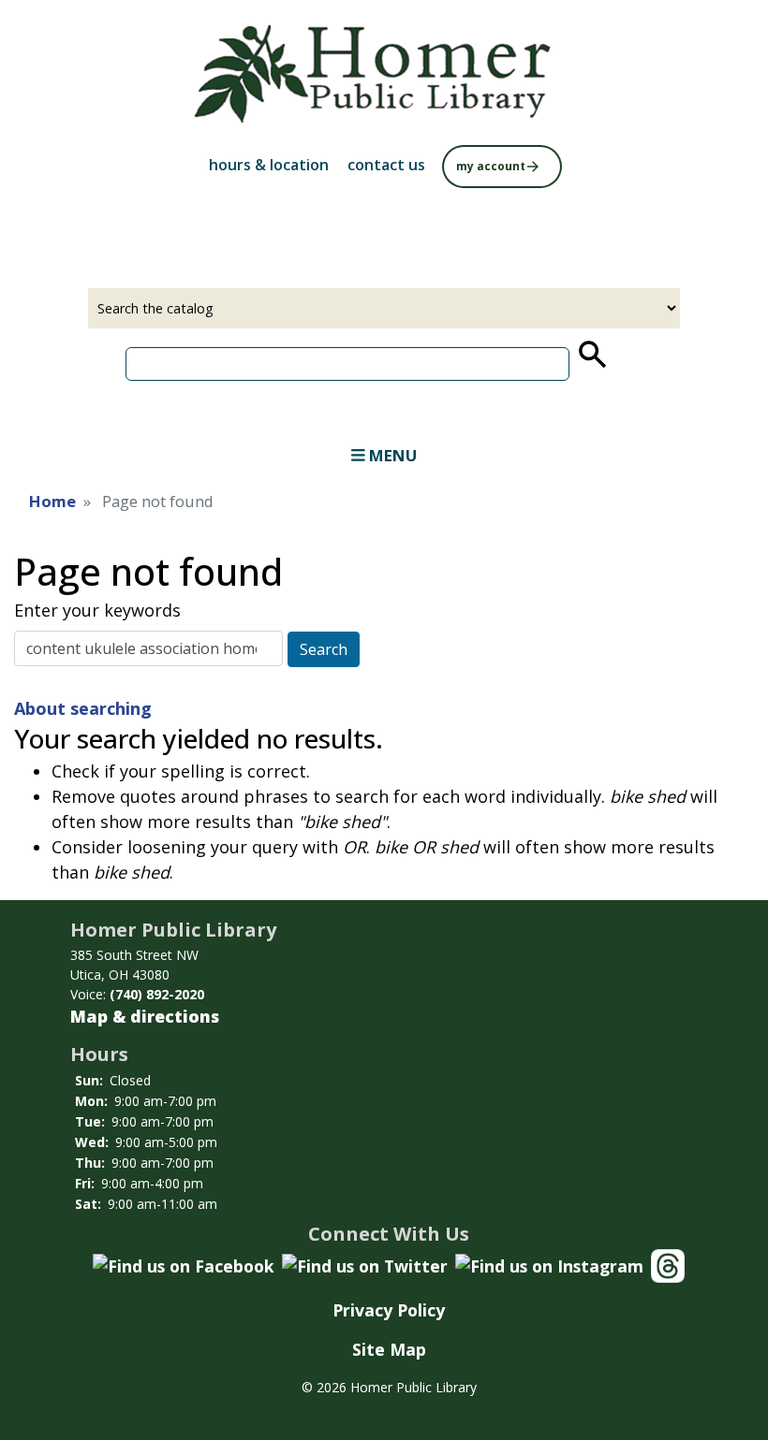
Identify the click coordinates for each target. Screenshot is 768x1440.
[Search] (591, 354)
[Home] (384, 76)
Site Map (389, 1349)
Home (52, 501)
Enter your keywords (97, 610)
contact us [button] (386, 164)
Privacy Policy (388, 1310)
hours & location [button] (269, 164)
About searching (83, 708)
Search (323, 649)
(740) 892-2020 (157, 994)
